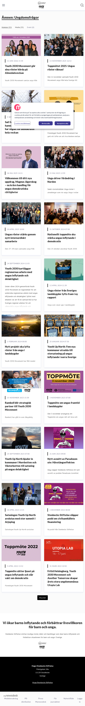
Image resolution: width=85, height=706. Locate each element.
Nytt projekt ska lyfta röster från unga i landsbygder (17, 350)
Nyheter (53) (7, 27)
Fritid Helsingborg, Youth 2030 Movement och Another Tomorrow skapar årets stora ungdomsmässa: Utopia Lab (63, 578)
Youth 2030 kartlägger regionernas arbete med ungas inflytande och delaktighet (18, 273)
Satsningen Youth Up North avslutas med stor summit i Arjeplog (20, 518)
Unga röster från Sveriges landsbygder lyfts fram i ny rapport (62, 294)
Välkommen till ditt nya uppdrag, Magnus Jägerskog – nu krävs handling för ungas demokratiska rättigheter (20, 185)
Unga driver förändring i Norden (61, 180)
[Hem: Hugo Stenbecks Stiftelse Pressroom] (42, 5)
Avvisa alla (46, 123)
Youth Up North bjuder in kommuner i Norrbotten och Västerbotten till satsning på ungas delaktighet (20, 464)
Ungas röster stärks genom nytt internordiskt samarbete (20, 238)
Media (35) (19, 27)
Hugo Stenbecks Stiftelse (42, 682)
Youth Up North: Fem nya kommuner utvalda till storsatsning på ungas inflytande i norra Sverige (61, 352)
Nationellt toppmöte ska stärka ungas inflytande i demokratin (61, 238)
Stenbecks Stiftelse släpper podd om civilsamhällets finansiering (62, 518)
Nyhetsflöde (69, 698)
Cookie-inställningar (22, 123)
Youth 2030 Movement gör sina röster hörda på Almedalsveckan (20, 69)
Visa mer (42, 598)
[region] (42, 116)
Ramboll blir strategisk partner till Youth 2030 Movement (18, 406)
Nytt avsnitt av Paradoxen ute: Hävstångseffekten (62, 460)
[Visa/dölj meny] (3, 5)
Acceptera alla (62, 123)
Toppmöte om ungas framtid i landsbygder (63, 404)
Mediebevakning (11, 698)
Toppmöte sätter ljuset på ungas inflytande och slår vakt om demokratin (19, 575)
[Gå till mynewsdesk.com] (10, 695)
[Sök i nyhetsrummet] (82, 5)
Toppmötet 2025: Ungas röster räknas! (61, 67)
